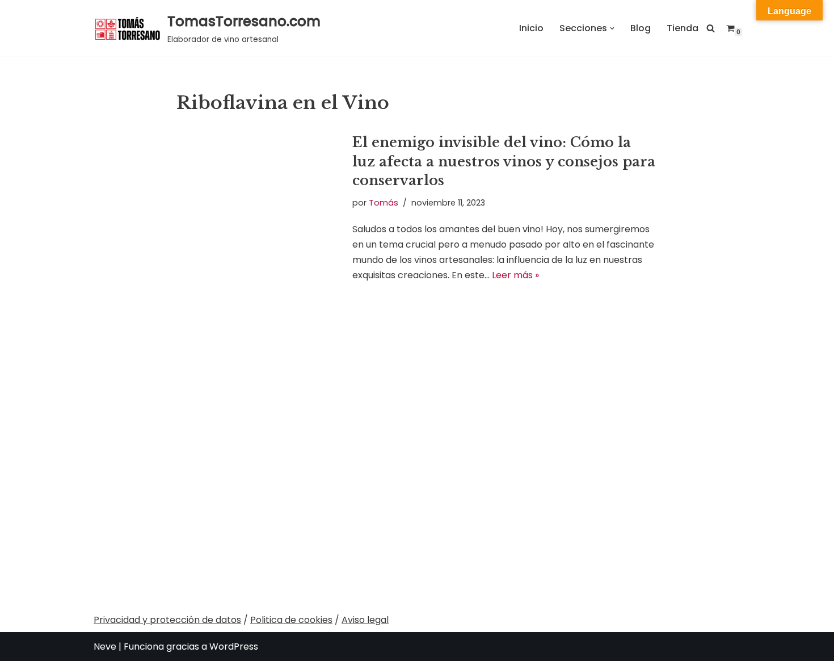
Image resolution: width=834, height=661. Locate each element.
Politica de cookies (291, 619)
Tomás (383, 202)
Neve (105, 646)
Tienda (682, 28)
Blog (640, 28)
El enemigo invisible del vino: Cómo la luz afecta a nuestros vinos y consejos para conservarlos (503, 161)
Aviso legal (365, 619)
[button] (612, 28)
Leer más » (515, 275)
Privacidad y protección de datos (167, 619)
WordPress (233, 646)
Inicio (531, 28)
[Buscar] (710, 28)
